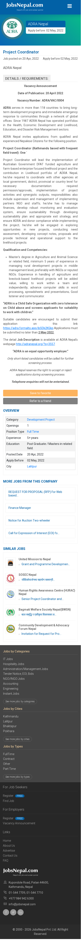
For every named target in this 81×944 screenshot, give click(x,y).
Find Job (8, 801)
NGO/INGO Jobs (14, 678)
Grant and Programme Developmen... (46, 564)
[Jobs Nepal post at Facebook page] (6, 912)
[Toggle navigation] (70, 6)
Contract (9, 759)
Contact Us (10, 855)
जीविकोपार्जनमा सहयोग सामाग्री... (38, 579)
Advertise (9, 850)
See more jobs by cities (17, 739)
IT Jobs (8, 659)
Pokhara (8, 731)
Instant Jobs (11, 693)
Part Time (9, 768)
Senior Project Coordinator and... (43, 599)
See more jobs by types (17, 776)
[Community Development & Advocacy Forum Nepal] (12, 629)
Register (13, 795)
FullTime (8, 754)
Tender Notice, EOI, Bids (18, 673)
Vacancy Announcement (19, 823)
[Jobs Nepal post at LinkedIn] (20, 912)
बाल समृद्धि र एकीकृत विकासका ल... (39, 614)
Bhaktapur (10, 726)
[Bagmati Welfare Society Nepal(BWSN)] (12, 612)
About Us (9, 845)
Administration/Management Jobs (25, 669)
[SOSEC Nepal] (12, 578)
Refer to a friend (40, 401)
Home (7, 840)
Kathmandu (10, 716)
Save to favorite (40, 393)
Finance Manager (19, 507)
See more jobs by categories (20, 701)
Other (6, 763)
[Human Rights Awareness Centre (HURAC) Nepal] (12, 594)
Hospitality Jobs (13, 664)
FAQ (5, 860)
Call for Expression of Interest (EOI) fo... (33, 533)
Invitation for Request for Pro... (41, 633)
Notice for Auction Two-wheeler (29, 520)
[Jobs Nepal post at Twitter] (13, 912)
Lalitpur (8, 721)
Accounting (10, 683)
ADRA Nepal (38, 24)
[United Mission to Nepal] (12, 563)
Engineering (10, 688)
